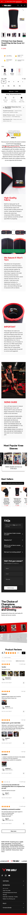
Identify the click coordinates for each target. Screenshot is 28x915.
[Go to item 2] (9, 35)
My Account (5, 888)
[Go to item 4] (19, 35)
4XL (20, 86)
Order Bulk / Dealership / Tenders (10, 896)
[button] (20, 653)
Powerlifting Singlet (16, 843)
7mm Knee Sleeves (14, 846)
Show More (18, 729)
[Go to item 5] (25, 35)
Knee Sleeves (17, 143)
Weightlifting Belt (5, 845)
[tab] (12, 483)
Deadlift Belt (8, 849)
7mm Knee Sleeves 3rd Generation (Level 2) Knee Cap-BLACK (6, 501)
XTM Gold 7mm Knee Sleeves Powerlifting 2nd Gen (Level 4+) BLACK (17, 501)
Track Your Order (6, 890)
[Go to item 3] (14, 35)
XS (9, 81)
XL (3, 86)
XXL (8, 86)
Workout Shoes (15, 849)
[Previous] (1, 1)
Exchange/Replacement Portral (10, 892)
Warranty (5, 894)
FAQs (14, 525)
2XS (4, 81)
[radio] (4, 72)
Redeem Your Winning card (9, 898)
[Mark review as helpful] (23, 683)
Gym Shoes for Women (11, 848)
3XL (14, 86)
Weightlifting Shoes (14, 841)
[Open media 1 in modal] (23, 10)
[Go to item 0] (3, 35)
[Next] (25, 1)
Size (25, 78)
